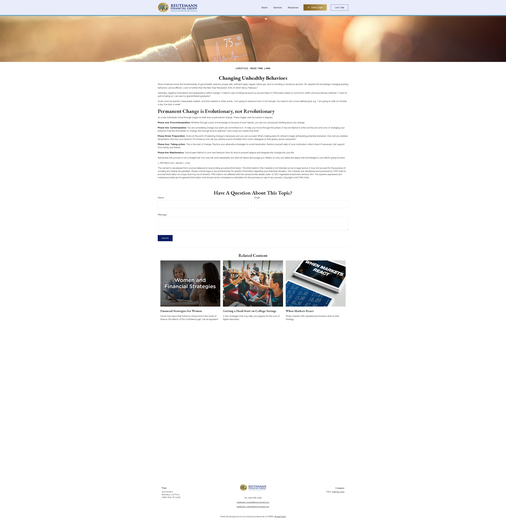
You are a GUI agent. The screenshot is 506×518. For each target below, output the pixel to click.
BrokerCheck (280, 516)
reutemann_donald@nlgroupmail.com (253, 502)
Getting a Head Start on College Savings (249, 311)
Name (161, 197)
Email (257, 197)
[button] (264, 7)
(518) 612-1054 (338, 492)
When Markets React (300, 311)
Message (162, 214)
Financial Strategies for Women (181, 311)
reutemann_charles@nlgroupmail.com (253, 507)
